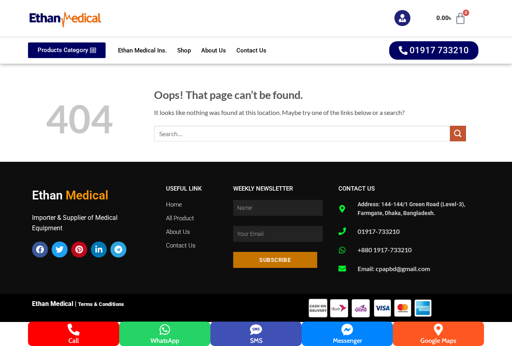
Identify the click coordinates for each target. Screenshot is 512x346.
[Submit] (458, 133)
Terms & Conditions (101, 304)
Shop (184, 50)
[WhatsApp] (165, 330)
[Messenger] (347, 330)
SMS (256, 340)
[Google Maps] (438, 330)
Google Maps (438, 340)
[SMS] (256, 330)
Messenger (347, 340)
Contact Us (251, 50)
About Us (213, 50)
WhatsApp (164, 340)
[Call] (74, 330)
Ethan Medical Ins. (142, 50)
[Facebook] (40, 249)
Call (73, 340)
